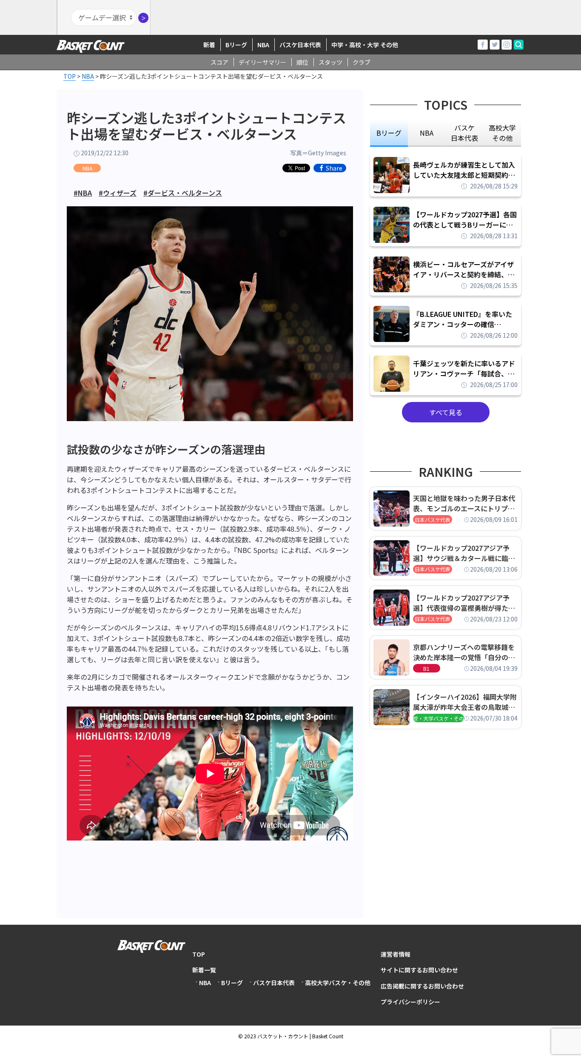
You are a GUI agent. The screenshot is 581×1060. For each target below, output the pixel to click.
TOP (198, 954)
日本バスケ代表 (432, 519)
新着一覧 (204, 970)
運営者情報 (395, 954)
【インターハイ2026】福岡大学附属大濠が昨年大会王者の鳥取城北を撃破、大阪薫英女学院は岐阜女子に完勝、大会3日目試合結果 (465, 702)
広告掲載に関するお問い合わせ (422, 986)
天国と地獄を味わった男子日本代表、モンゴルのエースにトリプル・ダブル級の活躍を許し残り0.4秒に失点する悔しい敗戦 (465, 503)
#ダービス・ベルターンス (182, 193)
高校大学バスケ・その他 (337, 982)
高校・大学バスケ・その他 (438, 718)
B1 (426, 668)
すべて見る (445, 412)
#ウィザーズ (118, 193)
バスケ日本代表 (300, 44)
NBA (263, 44)
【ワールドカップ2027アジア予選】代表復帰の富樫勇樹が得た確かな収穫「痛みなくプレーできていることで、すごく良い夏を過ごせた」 (464, 603)
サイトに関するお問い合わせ (419, 970)
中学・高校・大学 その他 (364, 44)
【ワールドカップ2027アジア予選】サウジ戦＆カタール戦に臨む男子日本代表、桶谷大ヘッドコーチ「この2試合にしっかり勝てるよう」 (464, 553)
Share (334, 168)
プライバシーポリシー (410, 1001)
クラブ (361, 62)
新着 (209, 44)
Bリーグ (236, 44)
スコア (219, 62)
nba (426, 133)
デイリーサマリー (262, 62)
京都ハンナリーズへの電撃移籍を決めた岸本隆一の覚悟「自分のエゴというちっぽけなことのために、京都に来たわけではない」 (464, 652)
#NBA (83, 193)
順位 (302, 62)
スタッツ (330, 62)
